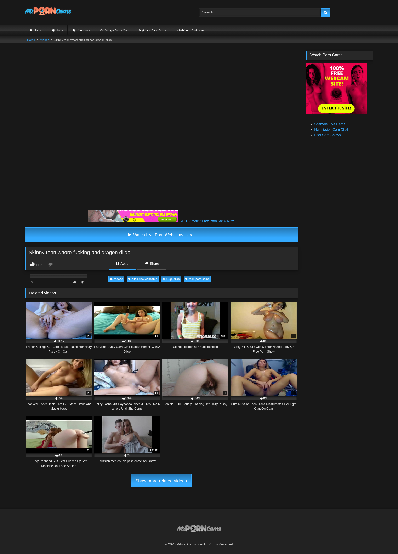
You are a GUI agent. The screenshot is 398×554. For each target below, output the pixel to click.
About (124, 263)
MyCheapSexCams (152, 30)
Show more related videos (161, 480)
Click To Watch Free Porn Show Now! (207, 221)
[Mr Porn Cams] (48, 12)
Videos (44, 39)
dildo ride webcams (144, 279)
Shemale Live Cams (329, 124)
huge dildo (173, 279)
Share (154, 263)
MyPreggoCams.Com (114, 30)
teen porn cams (199, 279)
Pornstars (83, 30)
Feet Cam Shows (327, 135)
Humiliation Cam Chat (331, 129)
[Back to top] (385, 541)
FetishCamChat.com (190, 30)
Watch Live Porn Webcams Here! (163, 235)
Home (38, 30)
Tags (59, 30)
